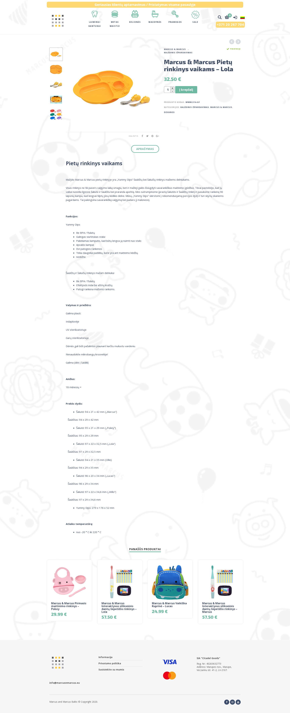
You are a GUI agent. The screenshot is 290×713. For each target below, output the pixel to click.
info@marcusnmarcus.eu (64, 682)
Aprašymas (145, 149)
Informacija (105, 657)
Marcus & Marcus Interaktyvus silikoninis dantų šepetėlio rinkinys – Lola (119, 607)
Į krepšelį (186, 90)
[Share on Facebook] (141, 136)
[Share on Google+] (156, 136)
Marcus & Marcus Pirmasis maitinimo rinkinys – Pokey (68, 606)
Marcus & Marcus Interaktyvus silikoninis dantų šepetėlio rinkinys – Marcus (219, 607)
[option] (56, 54)
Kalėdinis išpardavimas (178, 52)
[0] (227, 17)
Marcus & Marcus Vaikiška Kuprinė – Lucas (169, 604)
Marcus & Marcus (175, 49)
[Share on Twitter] (146, 136)
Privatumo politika (110, 663)
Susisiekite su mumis (111, 669)
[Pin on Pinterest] (151, 136)
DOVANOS (169, 112)
